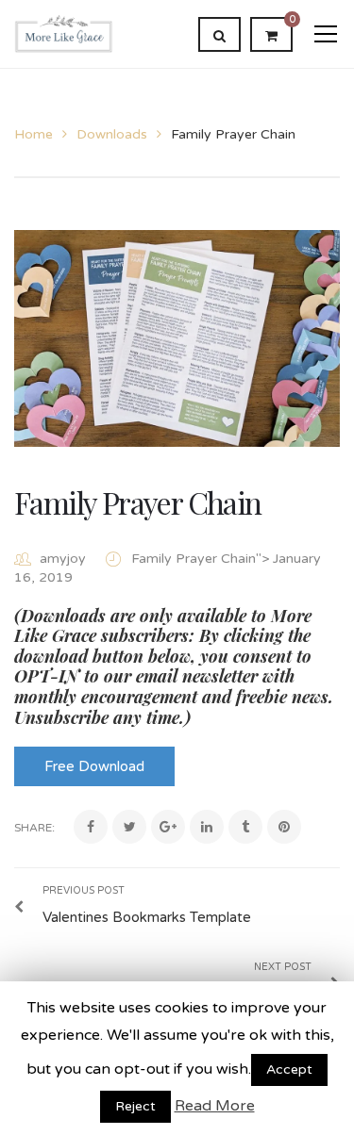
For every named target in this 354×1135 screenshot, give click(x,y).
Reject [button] (135, 1106)
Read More (215, 1105)
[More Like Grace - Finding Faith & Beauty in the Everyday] (63, 33)
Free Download (94, 766)
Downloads (111, 134)
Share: (34, 827)
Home (33, 134)
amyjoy (63, 559)
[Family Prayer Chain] (177, 338)
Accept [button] (289, 1069)
